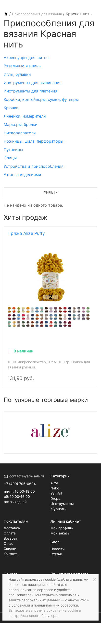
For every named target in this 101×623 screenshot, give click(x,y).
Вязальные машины (22, 65)
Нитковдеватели (20, 132)
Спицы (10, 157)
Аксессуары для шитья (26, 57)
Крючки (11, 107)
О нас (8, 543)
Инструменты (62, 503)
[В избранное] (88, 374)
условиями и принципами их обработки (45, 605)
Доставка (12, 528)
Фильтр (50, 192)
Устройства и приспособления (33, 166)
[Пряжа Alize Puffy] (50, 277)
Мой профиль (61, 528)
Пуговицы (13, 149)
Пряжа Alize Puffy (26, 233)
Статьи (56, 554)
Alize (54, 483)
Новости (57, 549)
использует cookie (40, 579)
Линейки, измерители (25, 116)
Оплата (10, 533)
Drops (55, 498)
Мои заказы (60, 533)
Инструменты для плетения (30, 91)
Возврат (10, 538)
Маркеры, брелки (21, 124)
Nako (54, 488)
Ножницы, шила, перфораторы (33, 141)
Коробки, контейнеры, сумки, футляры (41, 99)
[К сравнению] (80, 374)
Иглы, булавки (17, 74)
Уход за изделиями (22, 174)
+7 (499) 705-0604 (20, 484)
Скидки (10, 549)
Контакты (11, 554)
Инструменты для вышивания (33, 82)
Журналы (58, 509)
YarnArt (56, 493)
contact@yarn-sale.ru (26, 476)
